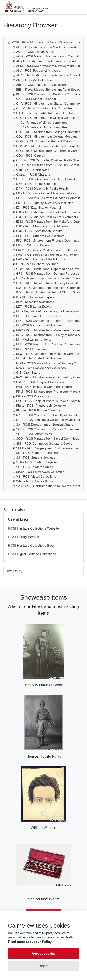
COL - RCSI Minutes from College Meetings (46, 136)
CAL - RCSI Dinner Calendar (36, 99)
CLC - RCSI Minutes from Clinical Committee (47, 117)
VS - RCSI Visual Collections (36, 476)
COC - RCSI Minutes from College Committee (48, 132)
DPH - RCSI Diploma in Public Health (42, 188)
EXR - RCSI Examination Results (39, 231)
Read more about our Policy (30, 942)
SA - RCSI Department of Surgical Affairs (44, 424)
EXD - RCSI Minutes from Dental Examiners (47, 217)
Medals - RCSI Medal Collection (38, 358)
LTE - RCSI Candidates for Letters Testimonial (48, 320)
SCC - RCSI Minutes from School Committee (47, 429)
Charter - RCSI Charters (33, 174)
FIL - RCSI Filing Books (32, 245)
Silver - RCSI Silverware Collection (40, 472)
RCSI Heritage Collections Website (33, 528)
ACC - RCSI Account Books (35, 51)
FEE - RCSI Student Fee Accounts (40, 236)
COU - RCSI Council (30, 155)
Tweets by (14, 571)
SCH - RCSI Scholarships (34, 434)
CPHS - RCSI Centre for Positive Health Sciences (50, 160)
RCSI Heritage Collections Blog (31, 545)
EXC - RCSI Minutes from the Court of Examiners (50, 212)
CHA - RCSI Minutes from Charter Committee (48, 103)
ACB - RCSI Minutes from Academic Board (46, 47)
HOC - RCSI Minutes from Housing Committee (48, 283)
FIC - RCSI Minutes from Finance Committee (47, 240)
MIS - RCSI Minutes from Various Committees (48, 344)
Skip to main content (19, 510)
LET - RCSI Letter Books (33, 306)
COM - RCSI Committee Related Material (45, 141)
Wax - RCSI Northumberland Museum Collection (50, 486)
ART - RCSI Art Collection (34, 80)
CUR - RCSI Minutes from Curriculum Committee (50, 165)
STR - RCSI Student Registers (37, 462)
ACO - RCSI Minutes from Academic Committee (49, 56)
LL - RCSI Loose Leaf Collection (38, 316)
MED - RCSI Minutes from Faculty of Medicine (48, 335)
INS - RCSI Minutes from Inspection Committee (49, 287)
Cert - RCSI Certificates (32, 170)
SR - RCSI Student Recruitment (38, 452)
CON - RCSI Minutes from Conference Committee (51, 150)
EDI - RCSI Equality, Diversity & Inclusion (44, 203)
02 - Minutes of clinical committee (44, 127)
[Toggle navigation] (78, 7)
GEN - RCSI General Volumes (37, 264)
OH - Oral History (28, 372)
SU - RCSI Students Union (34, 467)
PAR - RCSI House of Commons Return (44, 386)
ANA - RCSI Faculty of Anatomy (38, 70)
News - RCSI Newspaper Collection (41, 368)
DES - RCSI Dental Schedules (37, 183)
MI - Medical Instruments (33, 339)
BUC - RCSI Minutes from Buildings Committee (49, 94)
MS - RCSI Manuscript (32, 349)
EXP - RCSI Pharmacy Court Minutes (42, 226)
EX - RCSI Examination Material (38, 207)
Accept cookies (44, 953)
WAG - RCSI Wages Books (35, 481)
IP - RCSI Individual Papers (35, 297)
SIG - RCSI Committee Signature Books (44, 443)
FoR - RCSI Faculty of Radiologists (40, 259)
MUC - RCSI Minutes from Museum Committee (49, 353)
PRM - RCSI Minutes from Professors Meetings (49, 391)
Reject (43, 966)
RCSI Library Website (24, 537)
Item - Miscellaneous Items (35, 302)
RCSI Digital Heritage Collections (32, 554)
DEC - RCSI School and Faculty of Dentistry (47, 179)
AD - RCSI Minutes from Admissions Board (46, 61)
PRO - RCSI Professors (32, 396)
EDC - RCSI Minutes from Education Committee (49, 198)
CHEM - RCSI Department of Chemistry (44, 108)
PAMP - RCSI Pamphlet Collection (40, 382)
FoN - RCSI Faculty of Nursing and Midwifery (47, 254)
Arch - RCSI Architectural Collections (41, 84)
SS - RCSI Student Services (35, 457)
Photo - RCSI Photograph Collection (41, 405)
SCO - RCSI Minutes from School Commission (48, 438)
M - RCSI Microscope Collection (38, 325)
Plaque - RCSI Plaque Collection (39, 410)
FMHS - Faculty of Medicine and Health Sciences (50, 250)
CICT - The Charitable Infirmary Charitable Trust (50, 113)
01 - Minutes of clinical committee (44, 122)
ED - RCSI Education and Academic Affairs (46, 193)
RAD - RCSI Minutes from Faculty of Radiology (49, 415)
